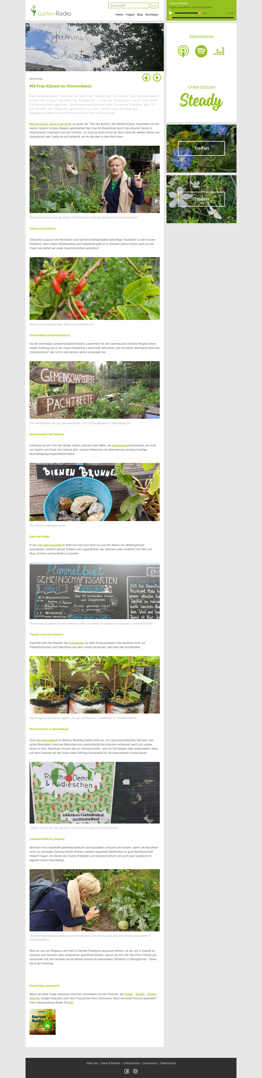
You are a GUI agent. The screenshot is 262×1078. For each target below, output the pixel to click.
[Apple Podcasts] (183, 50)
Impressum (150, 1063)
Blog (140, 14)
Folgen (130, 14)
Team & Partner (110, 1063)
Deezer (151, 994)
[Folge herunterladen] (146, 78)
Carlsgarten (76, 642)
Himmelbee (49, 740)
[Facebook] (127, 1071)
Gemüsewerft (121, 445)
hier (70, 1002)
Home (119, 14)
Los (154, 5)
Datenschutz (168, 1063)
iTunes (128, 994)
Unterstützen (132, 1063)
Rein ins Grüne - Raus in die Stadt (50, 124)
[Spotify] (201, 50)
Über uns (92, 1063)
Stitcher (35, 998)
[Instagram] (135, 1071)
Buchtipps (152, 14)
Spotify (140, 994)
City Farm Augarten (49, 545)
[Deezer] (219, 50)
